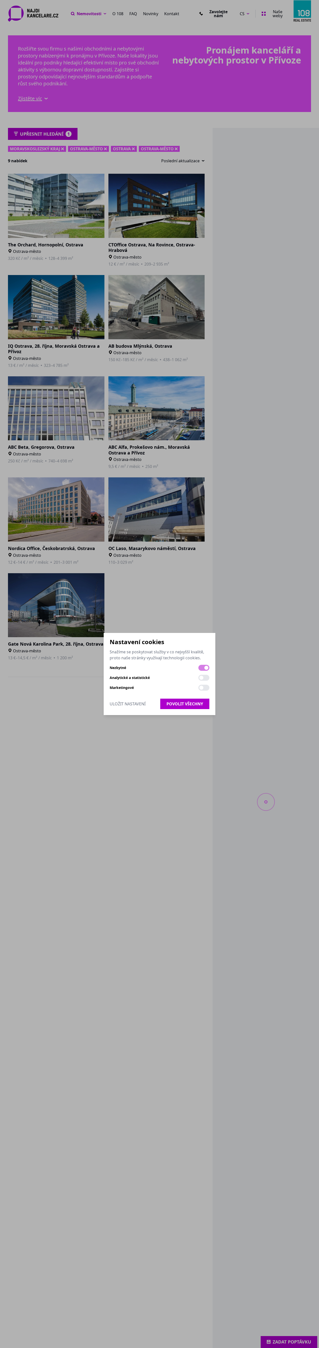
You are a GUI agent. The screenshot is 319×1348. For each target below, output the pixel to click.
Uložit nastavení (128, 704)
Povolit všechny (184, 704)
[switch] (203, 668)
